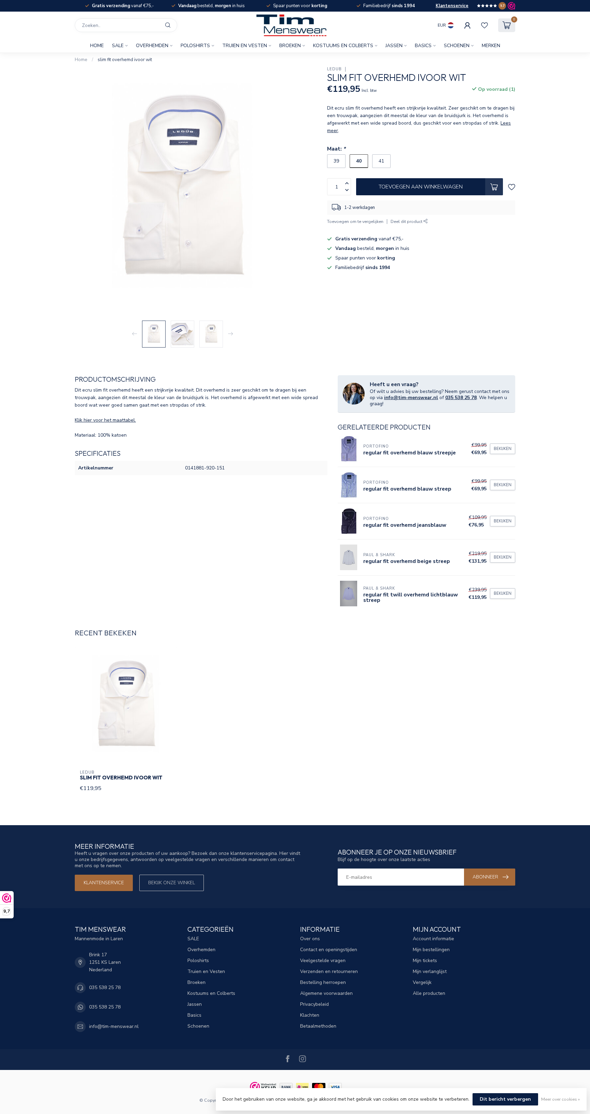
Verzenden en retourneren (329, 971)
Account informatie (433, 938)
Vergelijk (422, 982)
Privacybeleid (314, 1004)
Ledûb (334, 69)
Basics (423, 45)
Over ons (310, 938)
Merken (491, 45)
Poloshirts (195, 45)
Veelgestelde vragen (323, 960)
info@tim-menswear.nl (411, 397)
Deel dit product (407, 221)
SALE (118, 45)
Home (97, 45)
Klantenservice (452, 6)
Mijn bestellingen (431, 949)
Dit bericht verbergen (505, 1099)
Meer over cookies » (560, 1099)
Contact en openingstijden (328, 949)
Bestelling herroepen (323, 982)
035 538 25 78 (461, 397)
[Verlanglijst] (484, 25)
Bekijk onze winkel (171, 882)
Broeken (290, 45)
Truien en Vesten (244, 45)
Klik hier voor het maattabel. (105, 420)
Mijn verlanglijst (430, 971)
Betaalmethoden (318, 1026)
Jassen (394, 45)
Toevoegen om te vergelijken (355, 221)
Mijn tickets (425, 960)
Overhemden (152, 45)
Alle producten (429, 993)
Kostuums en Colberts (343, 45)
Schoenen (456, 45)
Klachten (309, 1015)
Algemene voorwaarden (326, 993)
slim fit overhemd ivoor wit (125, 60)
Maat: (336, 148)
